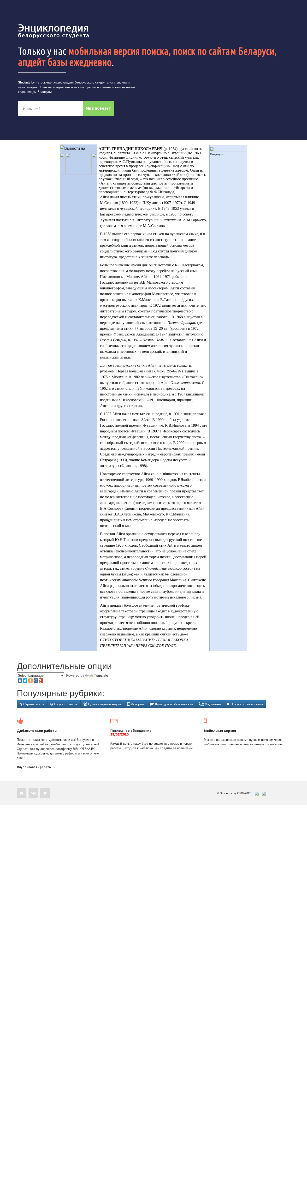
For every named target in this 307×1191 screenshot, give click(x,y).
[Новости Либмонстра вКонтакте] (33, 793)
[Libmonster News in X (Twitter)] (45, 793)
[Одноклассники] (30, 680)
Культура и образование (173, 703)
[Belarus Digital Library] (255, 793)
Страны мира (33, 703)
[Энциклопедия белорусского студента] (54, 31)
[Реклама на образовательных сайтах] (264, 793)
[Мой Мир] (36, 680)
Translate (101, 675)
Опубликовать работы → (36, 767)
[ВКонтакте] (20, 680)
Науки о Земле (65, 703)
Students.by (26, 82)
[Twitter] (25, 680)
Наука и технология (247, 703)
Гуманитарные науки (104, 703)
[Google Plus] (41, 680)
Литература (216, 154)
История (137, 703)
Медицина (212, 703)
